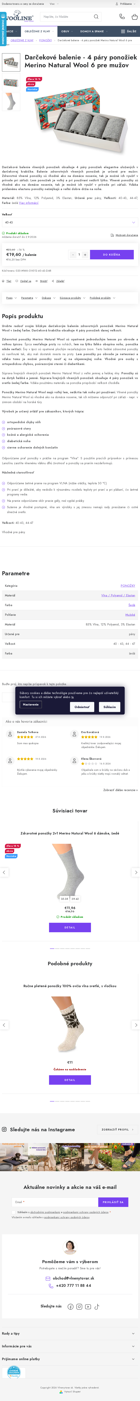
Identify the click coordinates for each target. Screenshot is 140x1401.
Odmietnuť (82, 707)
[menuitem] (11, 31)
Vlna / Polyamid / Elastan (118, 595)
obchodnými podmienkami (45, 1212)
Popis (9, 298)
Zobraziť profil (115, 1129)
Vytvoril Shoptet (72, 1391)
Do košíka (111, 254)
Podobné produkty (100, 298)
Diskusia (46, 298)
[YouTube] (88, 1307)
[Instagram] (79, 1307)
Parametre (27, 298)
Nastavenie (31, 704)
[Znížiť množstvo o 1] (73, 255)
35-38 (64, 899)
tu (72, 697)
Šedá (132, 605)
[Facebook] (70, 1307)
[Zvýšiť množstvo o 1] (85, 255)
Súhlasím (110, 707)
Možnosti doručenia (127, 235)
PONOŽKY (128, 586)
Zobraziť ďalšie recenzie (119, 790)
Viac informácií (29, 203)
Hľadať (96, 17)
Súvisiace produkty (70, 298)
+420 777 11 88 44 (123, 17)
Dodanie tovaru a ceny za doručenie (23, 4)
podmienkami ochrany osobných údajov (86, 1212)
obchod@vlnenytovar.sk (73, 1278)
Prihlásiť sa (113, 1202)
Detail (70, 927)
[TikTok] (97, 1307)
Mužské (130, 615)
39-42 (75, 899)
